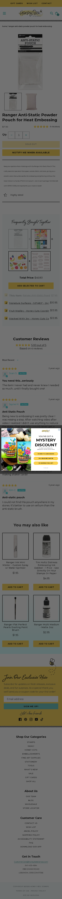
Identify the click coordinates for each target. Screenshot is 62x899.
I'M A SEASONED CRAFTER (46, 458)
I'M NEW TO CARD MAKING (46, 453)
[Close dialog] (59, 430)
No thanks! (46, 467)
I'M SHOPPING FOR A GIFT (46, 463)
